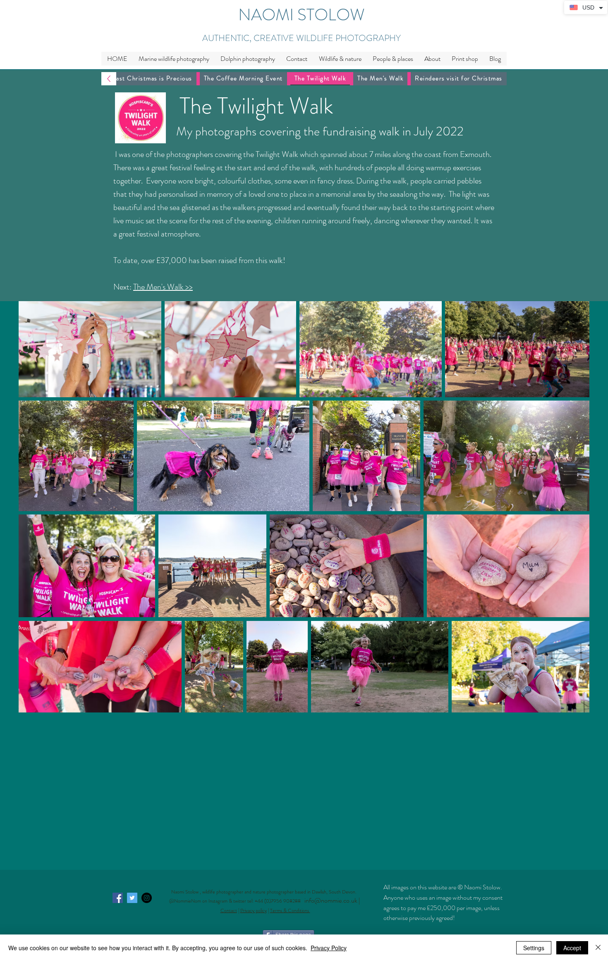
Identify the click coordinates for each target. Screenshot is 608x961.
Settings (533, 948)
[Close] (598, 947)
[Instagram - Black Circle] (146, 898)
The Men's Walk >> (163, 287)
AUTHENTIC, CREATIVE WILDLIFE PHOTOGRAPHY (301, 38)
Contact (228, 910)
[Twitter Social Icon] (132, 898)
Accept (572, 948)
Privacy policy (253, 910)
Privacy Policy (329, 948)
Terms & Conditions (289, 910)
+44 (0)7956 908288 (279, 901)
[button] (340, 58)
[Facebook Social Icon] (118, 898)
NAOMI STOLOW (301, 15)
